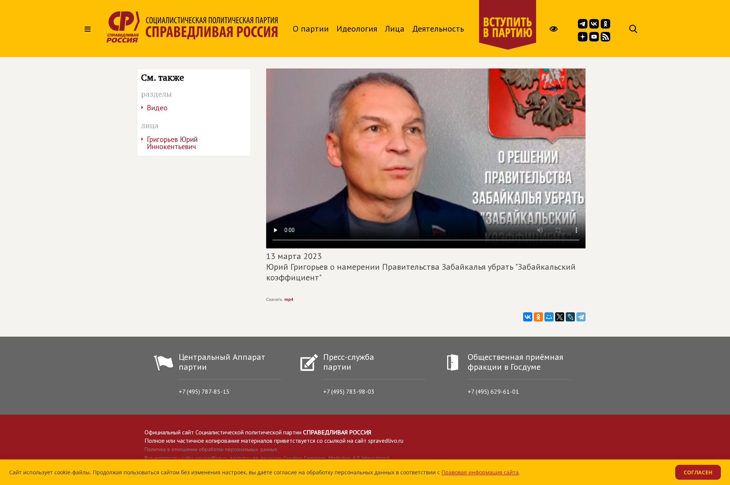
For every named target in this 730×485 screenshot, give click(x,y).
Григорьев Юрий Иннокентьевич (172, 143)
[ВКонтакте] (527, 316)
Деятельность (438, 28)
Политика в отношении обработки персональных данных (210, 449)
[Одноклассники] (538, 316)
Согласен (698, 472)
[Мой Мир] (549, 316)
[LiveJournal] (570, 316)
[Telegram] (581, 316)
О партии (311, 28)
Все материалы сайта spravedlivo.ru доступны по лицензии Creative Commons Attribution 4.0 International (267, 458)
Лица (395, 28)
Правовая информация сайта (480, 472)
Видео (157, 107)
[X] (559, 316)
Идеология (356, 28)
